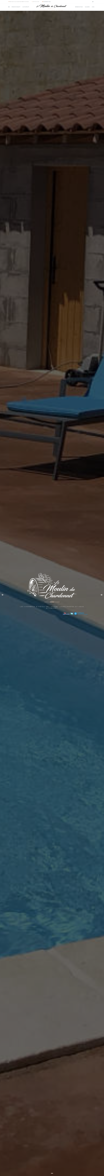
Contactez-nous (46, 1)
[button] (3, 596)
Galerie (87, 6)
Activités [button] (25, 6)
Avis (93, 6)
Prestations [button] (15, 6)
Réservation (79, 6)
